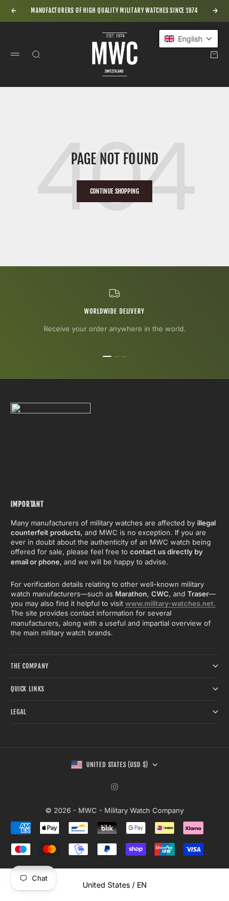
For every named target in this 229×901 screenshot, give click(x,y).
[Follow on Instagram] (114, 787)
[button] (188, 38)
